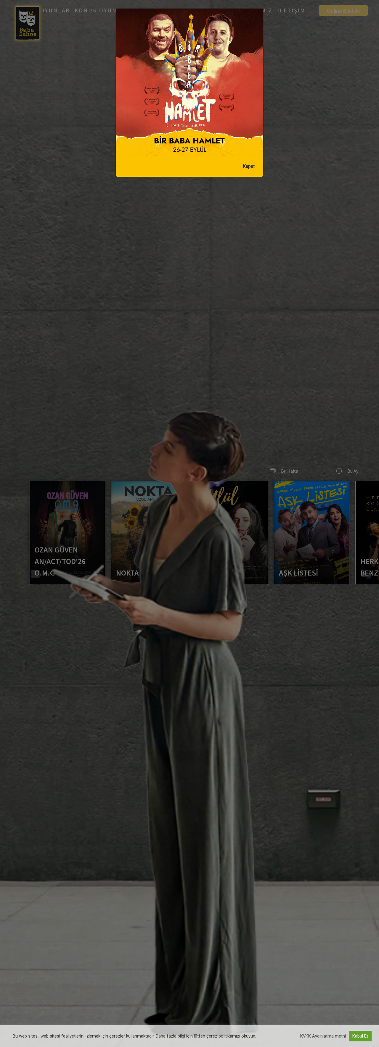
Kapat (249, 166)
